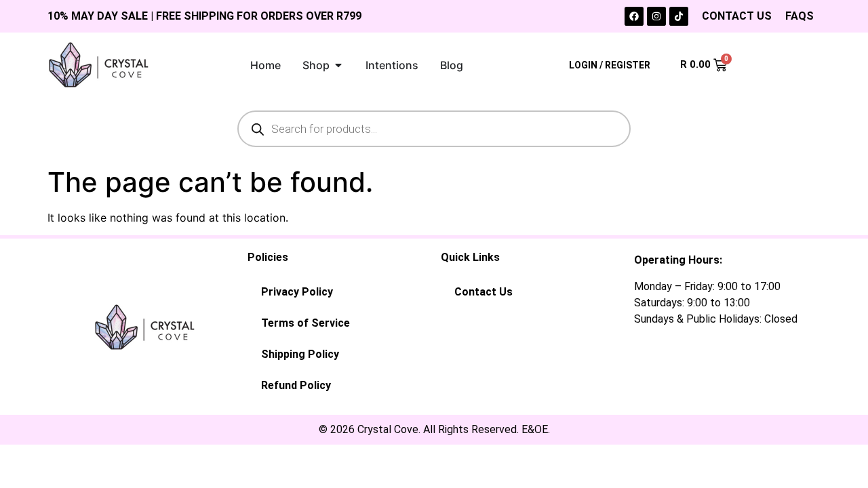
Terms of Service (305, 323)
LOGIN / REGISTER (609, 65)
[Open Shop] (338, 65)
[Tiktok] (678, 16)
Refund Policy (296, 385)
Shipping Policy (300, 354)
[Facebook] (634, 16)
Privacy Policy (297, 291)
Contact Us (483, 291)
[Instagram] (656, 16)
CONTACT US (737, 15)
